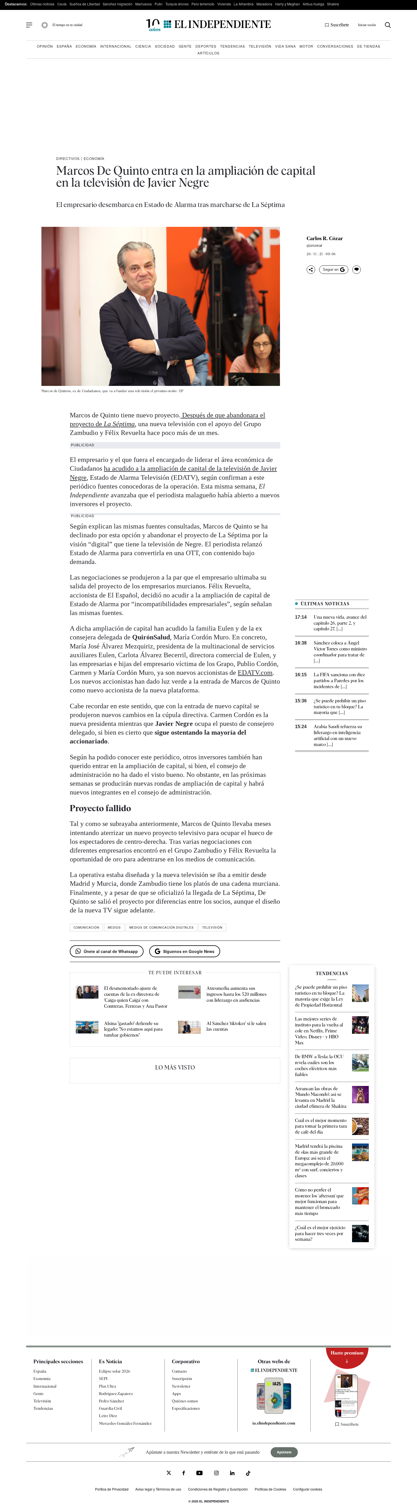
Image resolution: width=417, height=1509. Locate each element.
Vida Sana (285, 46)
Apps (176, 1393)
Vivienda (224, 3)
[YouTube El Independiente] (199, 1473)
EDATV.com (255, 672)
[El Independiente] (208, 25)
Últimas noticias (42, 3)
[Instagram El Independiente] (216, 1473)
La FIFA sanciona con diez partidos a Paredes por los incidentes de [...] (339, 680)
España (64, 46)
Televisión (260, 46)
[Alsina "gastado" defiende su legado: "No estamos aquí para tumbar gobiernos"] (87, 1029)
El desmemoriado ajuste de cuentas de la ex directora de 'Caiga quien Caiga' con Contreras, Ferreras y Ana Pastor (135, 997)
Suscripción (182, 1378)
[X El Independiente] (169, 1473)
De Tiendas (368, 46)
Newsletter (181, 1386)
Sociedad (165, 46)
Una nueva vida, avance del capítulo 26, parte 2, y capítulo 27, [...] (340, 623)
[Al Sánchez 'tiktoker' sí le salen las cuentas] (189, 1029)
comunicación (86, 927)
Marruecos (143, 3)
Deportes (205, 46)
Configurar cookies (307, 1489)
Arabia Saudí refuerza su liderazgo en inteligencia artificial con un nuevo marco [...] (338, 735)
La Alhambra (244, 3)
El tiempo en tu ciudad (67, 25)
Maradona (264, 3)
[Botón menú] (29, 25)
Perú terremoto (202, 3)
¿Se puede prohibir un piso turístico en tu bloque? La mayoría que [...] (340, 706)
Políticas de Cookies (270, 1489)
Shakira (333, 3)
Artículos (208, 52)
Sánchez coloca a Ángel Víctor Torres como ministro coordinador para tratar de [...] (340, 651)
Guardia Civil (110, 1408)
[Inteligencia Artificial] (274, 1412)
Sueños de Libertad (85, 3)
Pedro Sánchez (111, 1401)
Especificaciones (186, 1408)
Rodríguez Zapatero (116, 1393)
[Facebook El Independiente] (183, 1473)
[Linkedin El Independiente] (232, 1473)
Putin (159, 3)
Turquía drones (177, 3)
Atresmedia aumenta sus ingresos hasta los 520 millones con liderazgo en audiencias (237, 994)
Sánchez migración (117, 3)
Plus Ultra (107, 1386)
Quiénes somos (185, 1401)
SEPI (103, 1378)
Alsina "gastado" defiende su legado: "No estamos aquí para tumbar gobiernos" (133, 1029)
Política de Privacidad (112, 1489)
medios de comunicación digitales (161, 927)
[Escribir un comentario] (356, 269)
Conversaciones (335, 46)
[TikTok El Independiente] (248, 1474)
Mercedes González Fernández (125, 1423)
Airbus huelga (313, 3)
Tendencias (232, 46)
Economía (86, 46)
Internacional (116, 46)
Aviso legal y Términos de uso (158, 1489)
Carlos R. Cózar (325, 238)
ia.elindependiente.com (273, 1423)
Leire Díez (108, 1415)
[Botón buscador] (388, 25)
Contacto (179, 1371)
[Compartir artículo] (311, 269)
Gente (185, 46)
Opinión (45, 46)
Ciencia (143, 46)
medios (114, 927)
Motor (306, 46)
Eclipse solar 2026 (114, 1371)
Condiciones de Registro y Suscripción (218, 1489)
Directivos (68, 158)
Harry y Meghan (287, 3)
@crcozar (315, 245)
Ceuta (62, 3)
